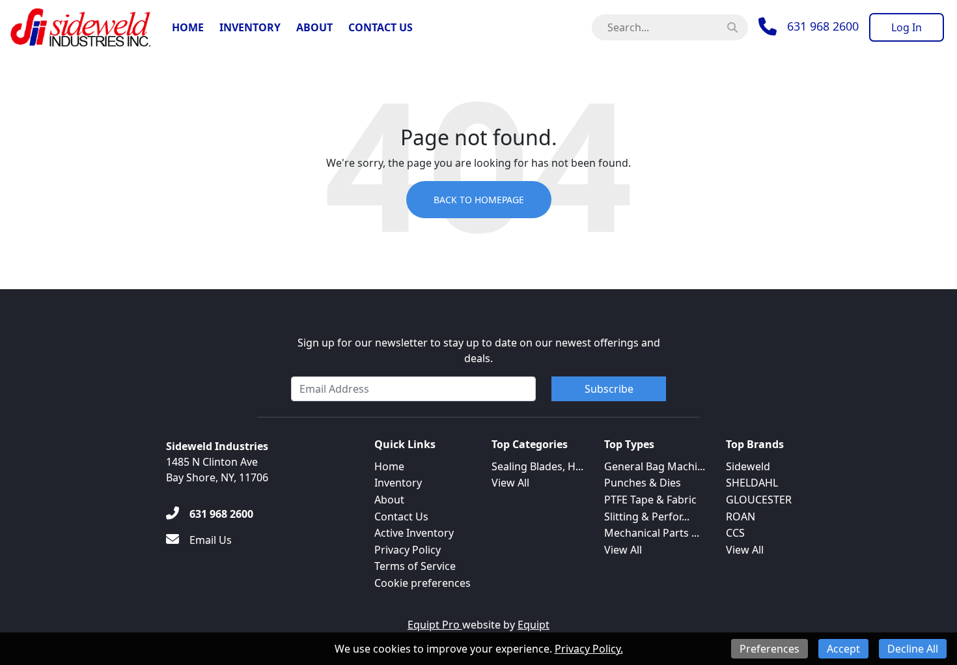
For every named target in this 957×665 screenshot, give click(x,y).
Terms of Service (415, 566)
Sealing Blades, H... (537, 466)
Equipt (533, 624)
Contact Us (380, 27)
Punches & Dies (642, 482)
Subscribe (609, 389)
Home (188, 27)
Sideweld (748, 466)
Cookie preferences (422, 583)
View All (510, 482)
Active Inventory (414, 533)
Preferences (769, 649)
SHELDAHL (752, 482)
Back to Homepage (479, 199)
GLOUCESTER (759, 499)
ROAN (740, 516)
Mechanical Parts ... (651, 533)
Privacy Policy (407, 550)
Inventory (250, 27)
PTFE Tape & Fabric (650, 499)
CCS (735, 533)
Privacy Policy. (589, 649)
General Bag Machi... (654, 466)
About (314, 27)
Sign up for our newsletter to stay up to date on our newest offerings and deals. (479, 350)
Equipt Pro (435, 624)
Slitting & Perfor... (646, 516)
